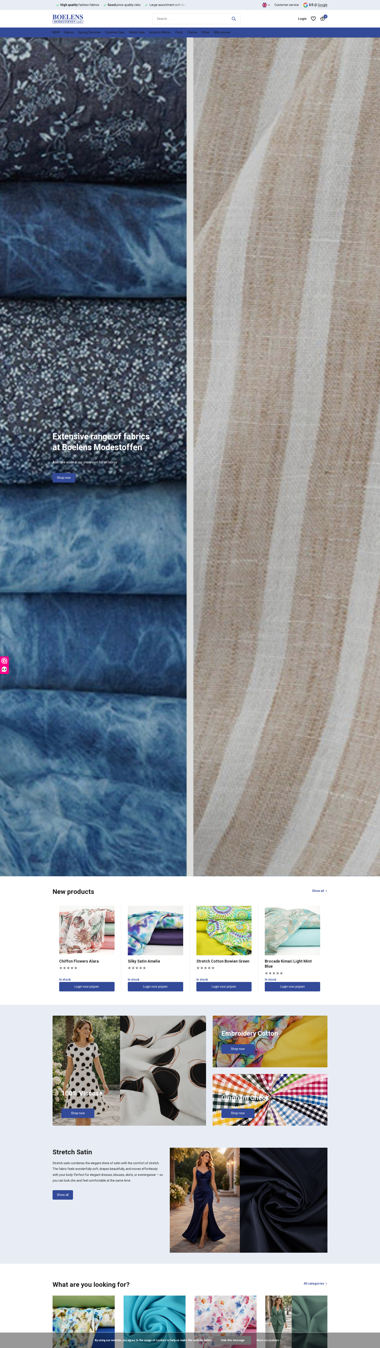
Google (322, 5)
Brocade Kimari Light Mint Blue (288, 964)
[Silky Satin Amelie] (155, 930)
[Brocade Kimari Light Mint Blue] (292, 930)
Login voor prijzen (87, 986)
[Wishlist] (313, 18)
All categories (314, 1283)
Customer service (286, 5)
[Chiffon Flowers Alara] (87, 930)
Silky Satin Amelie (144, 961)
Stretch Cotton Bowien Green (222, 961)
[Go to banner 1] (129, 1071)
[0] (321, 18)
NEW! (56, 32)
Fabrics (69, 32)
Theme (192, 32)
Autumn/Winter (160, 32)
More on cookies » (269, 1340)
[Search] (233, 19)
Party (179, 32)
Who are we (222, 32)
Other (206, 32)
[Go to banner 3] (270, 1100)
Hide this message (233, 1340)
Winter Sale (137, 32)
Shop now (64, 477)
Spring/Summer (89, 32)
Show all (318, 891)
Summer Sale (114, 32)
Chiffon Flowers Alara (79, 961)
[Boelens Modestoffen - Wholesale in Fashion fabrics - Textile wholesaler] (75, 19)
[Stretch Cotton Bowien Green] (224, 930)
